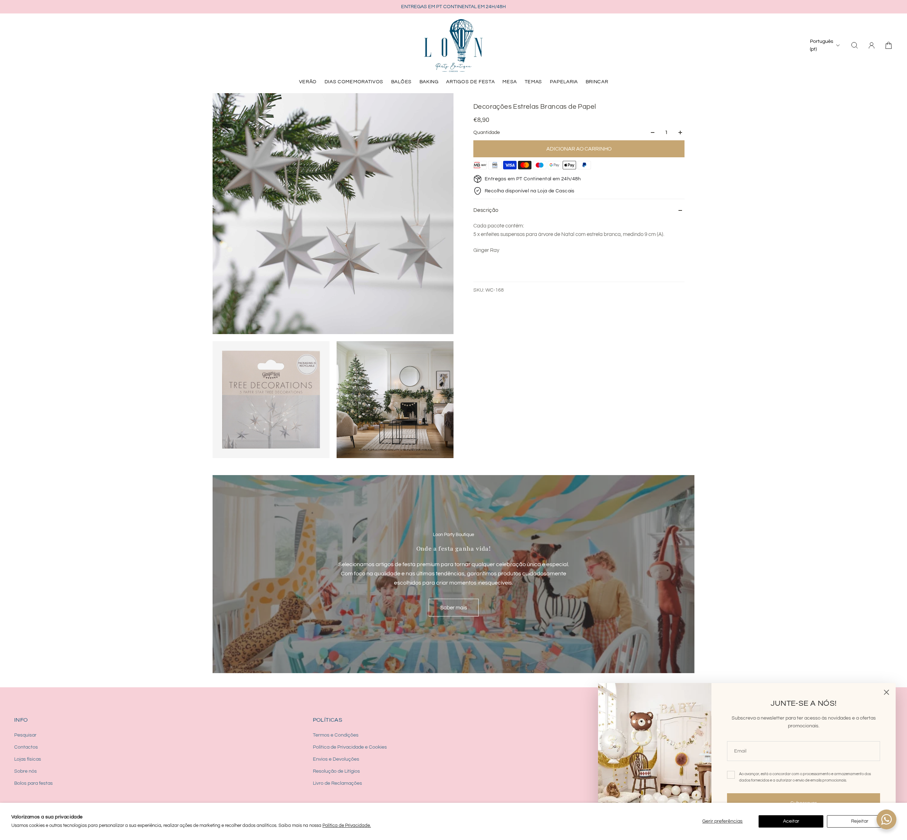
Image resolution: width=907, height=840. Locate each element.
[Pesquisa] (854, 45)
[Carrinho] (888, 45)
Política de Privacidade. (346, 825)
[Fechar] (886, 692)
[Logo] (453, 45)
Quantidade (486, 132)
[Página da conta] (871, 45)
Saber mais (453, 607)
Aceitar (791, 821)
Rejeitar (859, 821)
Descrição (485, 210)
